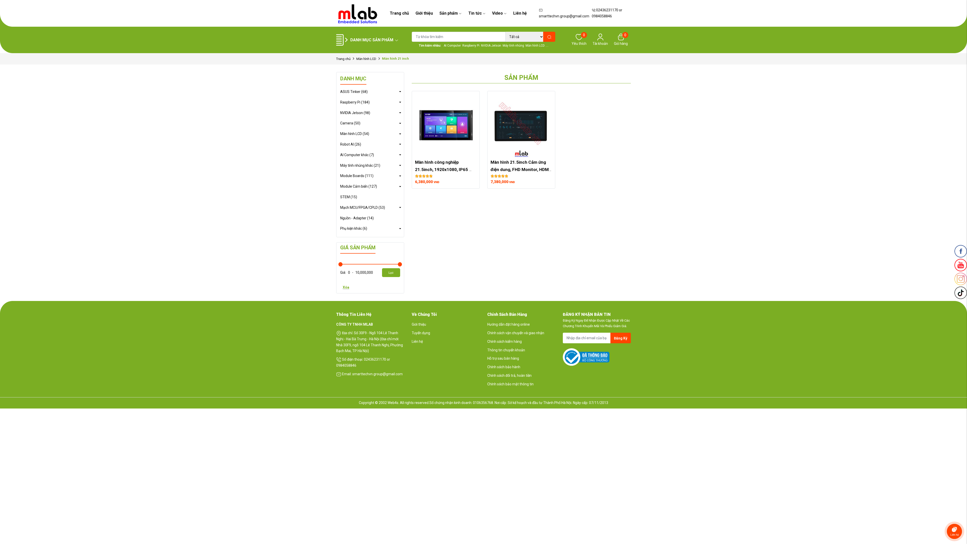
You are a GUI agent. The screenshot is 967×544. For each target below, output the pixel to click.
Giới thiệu (424, 13)
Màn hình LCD (366, 59)
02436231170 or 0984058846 (607, 13)
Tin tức (475, 13)
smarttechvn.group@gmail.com (564, 16)
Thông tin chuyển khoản (506, 350)
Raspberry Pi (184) (355, 102)
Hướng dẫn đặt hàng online (508, 324)
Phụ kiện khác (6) (353, 228)
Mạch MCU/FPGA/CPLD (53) (362, 208)
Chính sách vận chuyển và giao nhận (515, 333)
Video (497, 13)
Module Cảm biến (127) (358, 186)
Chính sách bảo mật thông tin (510, 384)
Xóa (346, 287)
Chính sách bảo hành (503, 367)
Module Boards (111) (356, 176)
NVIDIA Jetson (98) (355, 113)
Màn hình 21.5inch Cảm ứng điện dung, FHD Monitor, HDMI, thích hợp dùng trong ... (521, 169)
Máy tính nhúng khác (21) (360, 165)
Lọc (391, 273)
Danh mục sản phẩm (371, 40)
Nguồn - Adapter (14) (357, 218)
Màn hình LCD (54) (354, 134)
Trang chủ (399, 13)
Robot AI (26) (350, 144)
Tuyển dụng (421, 333)
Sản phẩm (448, 13)
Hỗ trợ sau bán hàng (503, 358)
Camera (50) (350, 123)
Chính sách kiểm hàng (504, 341)
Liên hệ (520, 13)
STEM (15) (348, 197)
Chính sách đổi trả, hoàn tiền (509, 375)
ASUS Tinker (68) (354, 92)
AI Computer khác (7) (357, 155)
